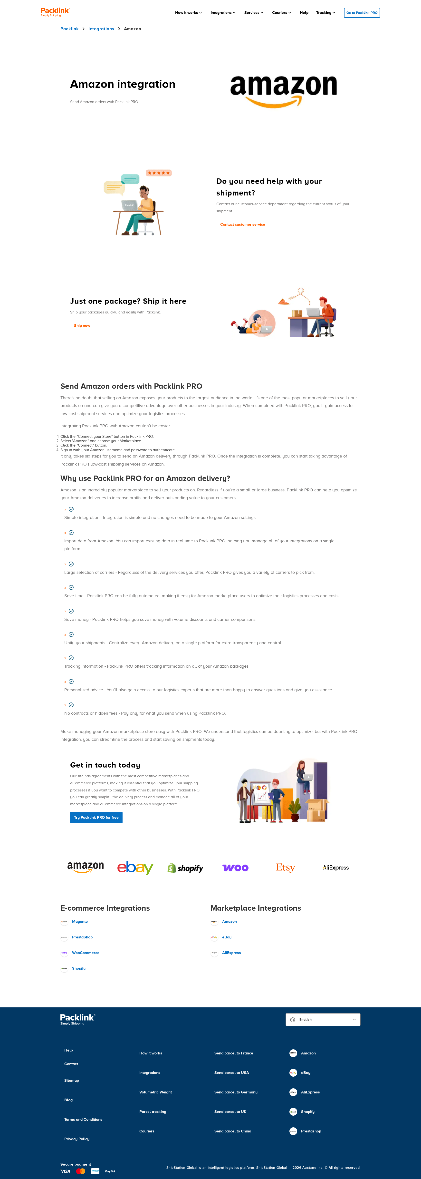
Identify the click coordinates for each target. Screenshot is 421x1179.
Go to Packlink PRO (362, 13)
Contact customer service (242, 224)
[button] (189, 13)
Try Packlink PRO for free (96, 817)
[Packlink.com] (55, 13)
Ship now (82, 325)
